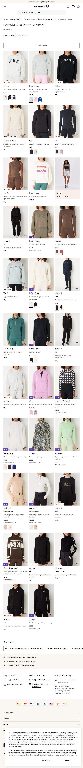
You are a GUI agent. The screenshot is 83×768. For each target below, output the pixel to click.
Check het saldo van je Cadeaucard (40, 685)
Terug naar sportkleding (14, 19)
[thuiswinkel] (64, 705)
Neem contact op (64, 680)
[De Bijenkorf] (41, 6)
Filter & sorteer (43, 45)
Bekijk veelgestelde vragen (41, 680)
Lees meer (74, 755)
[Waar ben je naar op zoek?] (20, 12)
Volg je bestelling (12, 680)
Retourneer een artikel (14, 684)
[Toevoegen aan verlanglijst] (25, 81)
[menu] (5, 6)
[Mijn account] (68, 6)
